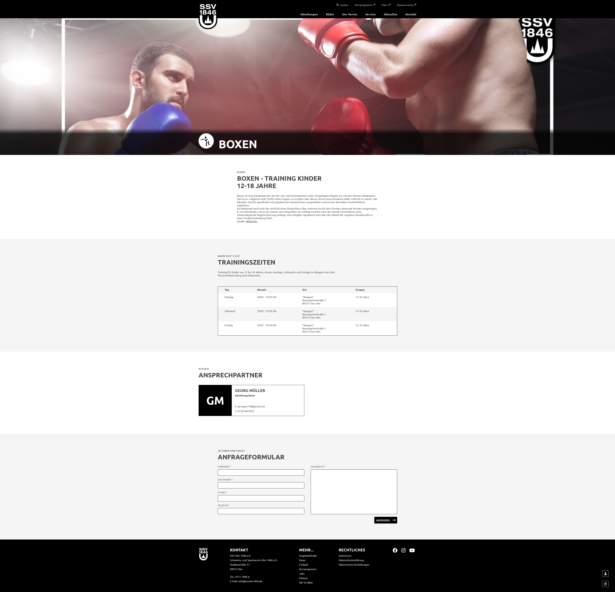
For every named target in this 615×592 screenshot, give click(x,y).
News (302, 560)
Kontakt (410, 14)
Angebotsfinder (308, 555)
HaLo (384, 4)
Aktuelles (390, 14)
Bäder (330, 14)
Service (370, 14)
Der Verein (349, 14)
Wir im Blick (306, 582)
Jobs (301, 573)
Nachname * (225, 479)
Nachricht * (318, 466)
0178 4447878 (246, 411)
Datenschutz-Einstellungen (354, 564)
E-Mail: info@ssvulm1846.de (246, 581)
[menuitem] (309, 14)
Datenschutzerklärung (351, 560)
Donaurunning (405, 4)
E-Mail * (222, 492)
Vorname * (224, 466)
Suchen (344, 5)
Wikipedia (251, 221)
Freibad (303, 564)
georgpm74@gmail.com (251, 406)
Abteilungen (309, 14)
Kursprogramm (363, 4)
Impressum (345, 555)
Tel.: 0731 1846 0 (240, 576)
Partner (303, 578)
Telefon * (224, 505)
